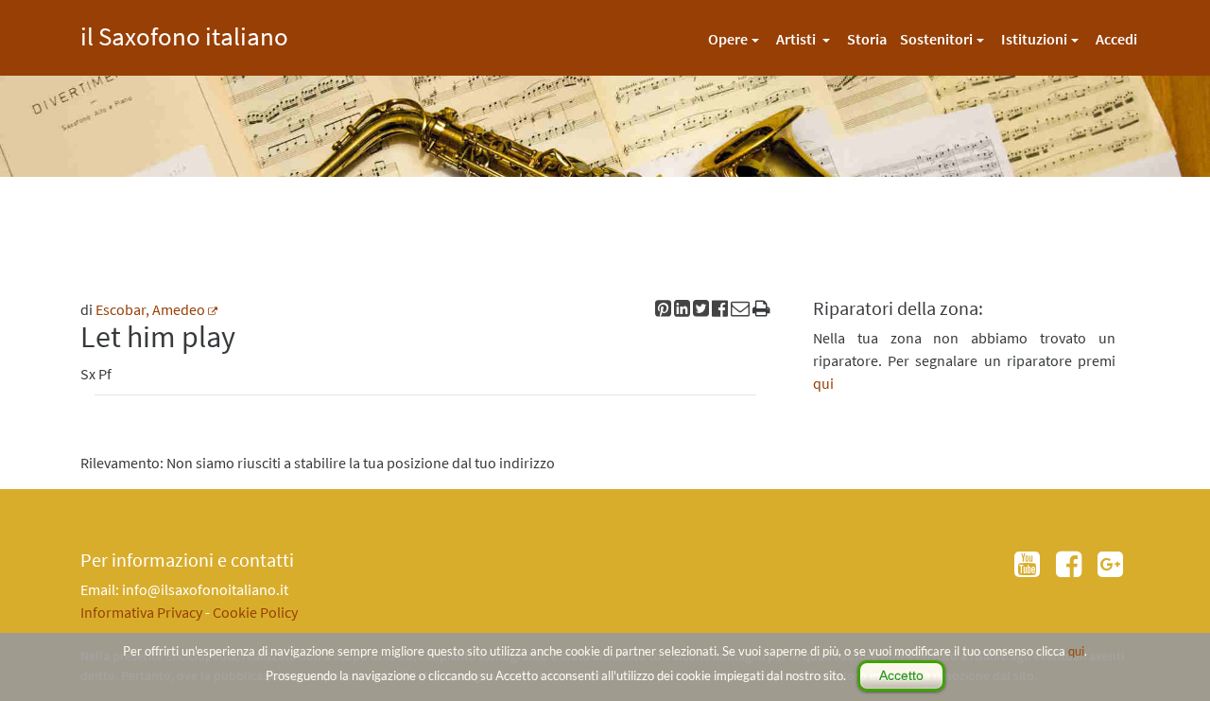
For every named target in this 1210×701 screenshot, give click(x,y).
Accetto (901, 675)
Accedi (1116, 38)
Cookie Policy (255, 612)
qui (1076, 650)
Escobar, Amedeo (150, 309)
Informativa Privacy (141, 612)
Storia (867, 38)
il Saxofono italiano (184, 33)
